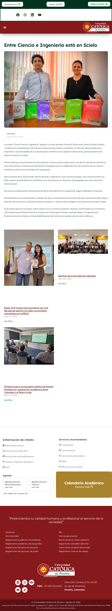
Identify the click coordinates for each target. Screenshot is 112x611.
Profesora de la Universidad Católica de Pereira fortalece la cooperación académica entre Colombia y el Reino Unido (28, 389)
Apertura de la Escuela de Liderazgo (77, 276)
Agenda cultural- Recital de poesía (13, 483)
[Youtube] (18, 590)
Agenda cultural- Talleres (39, 483)
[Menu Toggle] (4, 27)
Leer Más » (8, 321)
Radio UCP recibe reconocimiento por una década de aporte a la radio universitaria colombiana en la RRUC (26, 310)
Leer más (8, 487)
